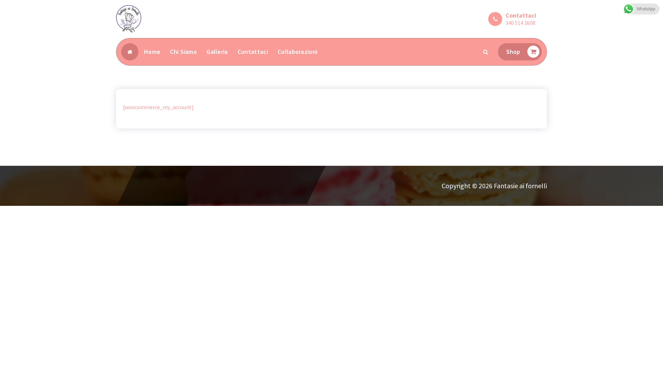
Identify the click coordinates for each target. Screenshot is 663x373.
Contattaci (253, 52)
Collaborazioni (297, 52)
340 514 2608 (520, 22)
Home (152, 52)
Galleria (217, 52)
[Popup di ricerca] (486, 52)
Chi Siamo (183, 52)
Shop (513, 52)
